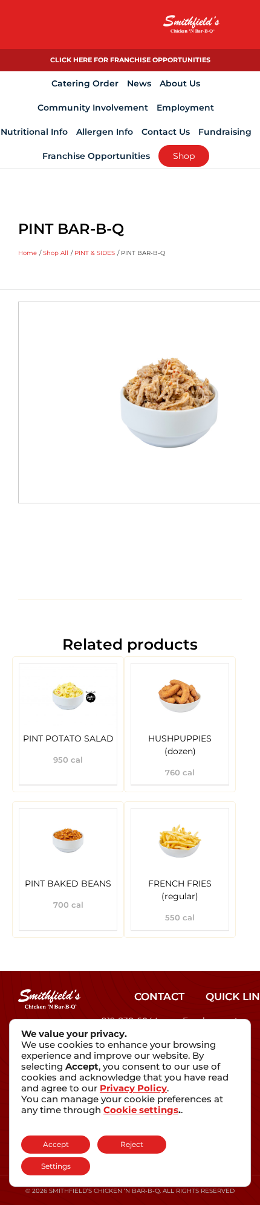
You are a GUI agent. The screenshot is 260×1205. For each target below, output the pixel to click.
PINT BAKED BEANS (68, 883)
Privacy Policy (133, 1088)
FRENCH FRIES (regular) (180, 890)
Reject (131, 1144)
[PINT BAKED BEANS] (68, 841)
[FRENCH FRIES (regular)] (180, 841)
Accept (56, 1144)
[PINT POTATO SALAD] (68, 696)
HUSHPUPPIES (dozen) (180, 745)
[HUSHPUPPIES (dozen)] (180, 696)
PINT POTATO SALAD (68, 738)
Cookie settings (140, 1110)
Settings (56, 1166)
